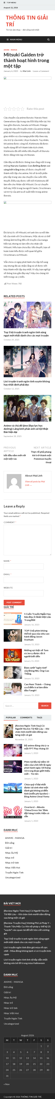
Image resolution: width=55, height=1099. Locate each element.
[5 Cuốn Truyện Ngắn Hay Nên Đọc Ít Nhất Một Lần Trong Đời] (13, 624)
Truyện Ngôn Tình (14, 872)
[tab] (11, 718)
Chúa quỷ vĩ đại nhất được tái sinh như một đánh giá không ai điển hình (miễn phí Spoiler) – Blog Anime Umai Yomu (37, 790)
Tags (39, 717)
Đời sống (9, 842)
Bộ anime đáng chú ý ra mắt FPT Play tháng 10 (36, 747)
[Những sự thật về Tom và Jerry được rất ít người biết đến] (13, 661)
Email (7, 574)
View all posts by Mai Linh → (35, 483)
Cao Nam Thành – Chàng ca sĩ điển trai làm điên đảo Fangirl (37, 687)
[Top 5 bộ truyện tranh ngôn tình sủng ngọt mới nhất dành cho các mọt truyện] (27, 329)
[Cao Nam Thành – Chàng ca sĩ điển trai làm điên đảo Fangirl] (13, 694)
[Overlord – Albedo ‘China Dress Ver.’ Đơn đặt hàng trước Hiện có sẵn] (13, 817)
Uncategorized (12, 877)
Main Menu (16, 39)
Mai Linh (27, 71)
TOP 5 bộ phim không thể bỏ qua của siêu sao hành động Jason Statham (36, 635)
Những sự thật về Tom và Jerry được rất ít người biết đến (36, 653)
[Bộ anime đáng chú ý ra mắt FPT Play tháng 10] (13, 755)
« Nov (7, 1084)
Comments (26, 717)
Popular (11, 717)
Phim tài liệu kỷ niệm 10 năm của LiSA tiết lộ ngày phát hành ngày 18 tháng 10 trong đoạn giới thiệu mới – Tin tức (37, 767)
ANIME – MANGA (14, 837)
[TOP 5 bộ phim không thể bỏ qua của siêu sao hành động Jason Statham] (13, 640)
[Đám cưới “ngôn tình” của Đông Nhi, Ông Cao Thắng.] (13, 677)
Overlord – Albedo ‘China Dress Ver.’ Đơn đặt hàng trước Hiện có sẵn (36, 811)
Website (8, 588)
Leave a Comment (41, 71)
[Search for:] (27, 705)
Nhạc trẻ (9, 857)
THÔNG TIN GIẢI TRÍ (27, 21)
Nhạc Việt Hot (12, 867)
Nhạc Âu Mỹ (11, 852)
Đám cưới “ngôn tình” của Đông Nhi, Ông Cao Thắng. (36, 670)
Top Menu (11, 2)
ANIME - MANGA (10, 50)
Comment (10, 522)
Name (7, 561)
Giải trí (8, 847)
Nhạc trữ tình (12, 862)
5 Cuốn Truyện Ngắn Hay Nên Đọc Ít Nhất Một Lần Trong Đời (37, 616)
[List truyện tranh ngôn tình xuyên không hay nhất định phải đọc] (27, 378)
